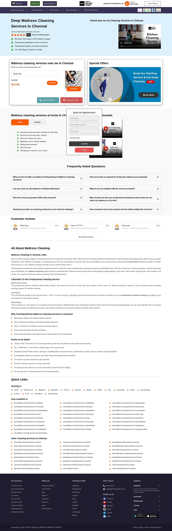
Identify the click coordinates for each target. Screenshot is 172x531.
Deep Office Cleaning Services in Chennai (27, 442)
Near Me (44, 495)
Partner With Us (50, 3)
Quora (108, 509)
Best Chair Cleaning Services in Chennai (76, 446)
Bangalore (42, 390)
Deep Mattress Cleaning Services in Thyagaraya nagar (129, 429)
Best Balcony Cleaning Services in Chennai (77, 461)
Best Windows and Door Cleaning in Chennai (28, 453)
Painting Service (16, 492)
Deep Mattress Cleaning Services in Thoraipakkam (30, 429)
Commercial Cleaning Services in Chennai (27, 465)
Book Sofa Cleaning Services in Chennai (125, 450)
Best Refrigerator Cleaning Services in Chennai (127, 446)
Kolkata (99, 390)
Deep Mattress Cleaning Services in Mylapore (28, 403)
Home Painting (37, 10)
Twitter (108, 516)
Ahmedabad (38, 394)
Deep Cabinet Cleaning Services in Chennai (28, 461)
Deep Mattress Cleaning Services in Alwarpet (28, 418)
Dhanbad (78, 390)
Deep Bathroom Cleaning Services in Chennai (127, 457)
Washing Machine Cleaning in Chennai (26, 457)
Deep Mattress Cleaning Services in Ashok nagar (127, 414)
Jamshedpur (121, 390)
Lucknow (17, 394)
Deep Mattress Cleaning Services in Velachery (78, 407)
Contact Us (45, 499)
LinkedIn (109, 513)
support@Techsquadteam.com (115, 489)
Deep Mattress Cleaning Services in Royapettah (29, 425)
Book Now (73, 89)
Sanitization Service (17, 512)
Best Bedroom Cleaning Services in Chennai (126, 461)
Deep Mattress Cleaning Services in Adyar (76, 418)
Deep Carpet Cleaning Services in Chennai (28, 446)
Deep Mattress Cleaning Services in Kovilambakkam (129, 422)
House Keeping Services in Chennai (123, 468)
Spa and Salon (71, 10)
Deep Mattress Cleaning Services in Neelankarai (127, 418)
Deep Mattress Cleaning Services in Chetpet (77, 429)
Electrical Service (16, 502)
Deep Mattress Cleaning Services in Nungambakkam (31, 410)
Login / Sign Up (153, 3)
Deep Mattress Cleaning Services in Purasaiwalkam (30, 433)
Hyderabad (54, 390)
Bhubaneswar (28, 390)
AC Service (14, 495)
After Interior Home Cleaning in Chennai (27, 468)
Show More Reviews (86, 237)
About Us (45, 502)
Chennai (66, 390)
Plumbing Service (16, 509)
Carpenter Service (17, 505)
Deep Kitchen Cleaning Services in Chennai (28, 450)
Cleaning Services (17, 10)
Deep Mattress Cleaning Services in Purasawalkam (128, 410)
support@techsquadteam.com (113, 3)
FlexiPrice (35, 3)
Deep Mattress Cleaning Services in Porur (27, 414)
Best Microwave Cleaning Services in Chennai (78, 457)
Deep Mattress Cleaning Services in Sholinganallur (128, 403)
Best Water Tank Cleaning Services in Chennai (78, 453)
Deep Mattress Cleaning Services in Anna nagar (78, 422)
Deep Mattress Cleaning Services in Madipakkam (79, 410)
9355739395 (134, 4)
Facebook (109, 498)
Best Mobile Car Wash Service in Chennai (125, 442)
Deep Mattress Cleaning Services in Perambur (29, 407)
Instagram (109, 505)
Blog (43, 492)
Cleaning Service (16, 486)
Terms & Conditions (48, 486)
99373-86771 (110, 486)
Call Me (84, 144)
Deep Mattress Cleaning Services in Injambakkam (79, 425)
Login (43, 505)
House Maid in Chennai (70, 468)
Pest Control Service (17, 489)
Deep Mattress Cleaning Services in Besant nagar (128, 407)
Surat (27, 394)
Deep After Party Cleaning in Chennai (75, 450)
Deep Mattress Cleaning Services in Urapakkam (29, 422)
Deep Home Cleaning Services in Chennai (76, 442)
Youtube (109, 502)
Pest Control (54, 10)
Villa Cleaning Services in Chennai (123, 465)
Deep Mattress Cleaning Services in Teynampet (78, 414)
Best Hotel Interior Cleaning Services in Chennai (127, 453)
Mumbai (89, 390)
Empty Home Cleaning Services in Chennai (77, 465)
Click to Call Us (49, 100)
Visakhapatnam (53, 394)
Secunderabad (145, 390)
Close (84, 150)
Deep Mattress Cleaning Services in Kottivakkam (78, 403)
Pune (109, 390)
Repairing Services (91, 10)
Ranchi (16, 390)
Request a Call (72, 100)
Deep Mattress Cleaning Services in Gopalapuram (128, 425)
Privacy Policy (46, 489)
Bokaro (132, 390)
